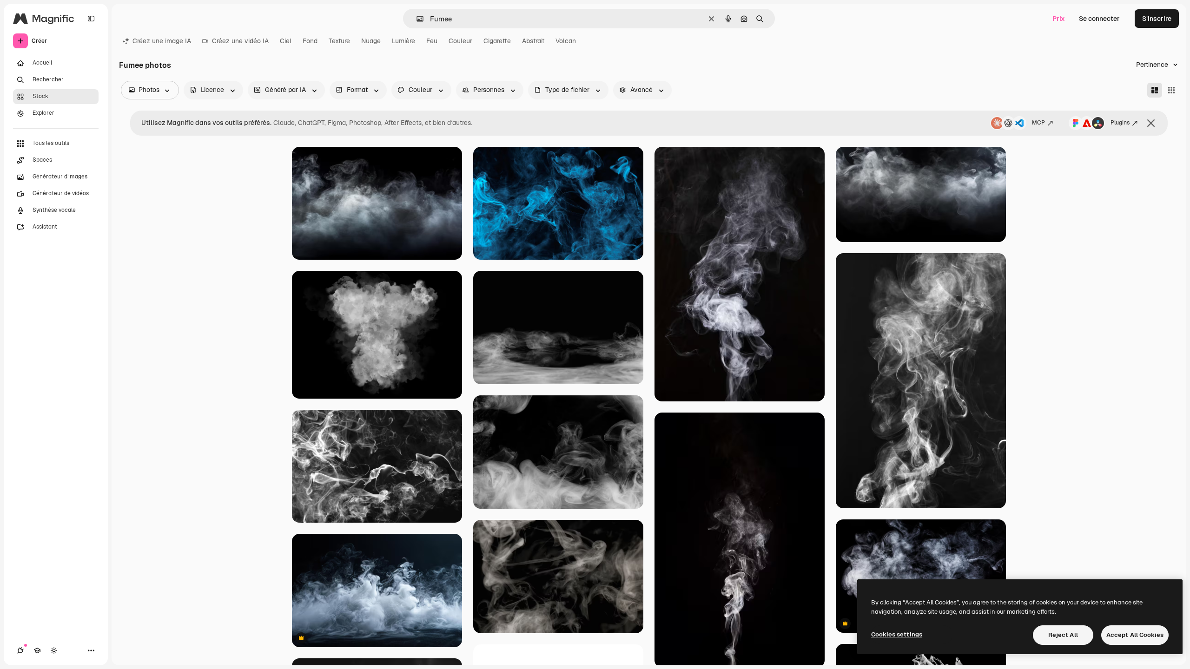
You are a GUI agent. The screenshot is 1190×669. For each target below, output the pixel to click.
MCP (1038, 122)
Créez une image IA (161, 41)
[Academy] (37, 650)
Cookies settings (896, 634)
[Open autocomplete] (416, 18)
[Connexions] (20, 650)
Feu (431, 41)
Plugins (1120, 122)
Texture (339, 41)
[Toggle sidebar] (91, 18)
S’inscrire (1156, 18)
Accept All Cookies (1135, 635)
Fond (310, 41)
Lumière (403, 41)
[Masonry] (1154, 90)
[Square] (1171, 90)
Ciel (285, 41)
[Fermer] (1151, 123)
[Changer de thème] (53, 650)
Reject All (1063, 635)
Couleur (460, 41)
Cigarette (497, 41)
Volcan (565, 41)
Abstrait (533, 41)
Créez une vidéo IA (240, 41)
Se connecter (1099, 18)
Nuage (371, 41)
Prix (1058, 18)
